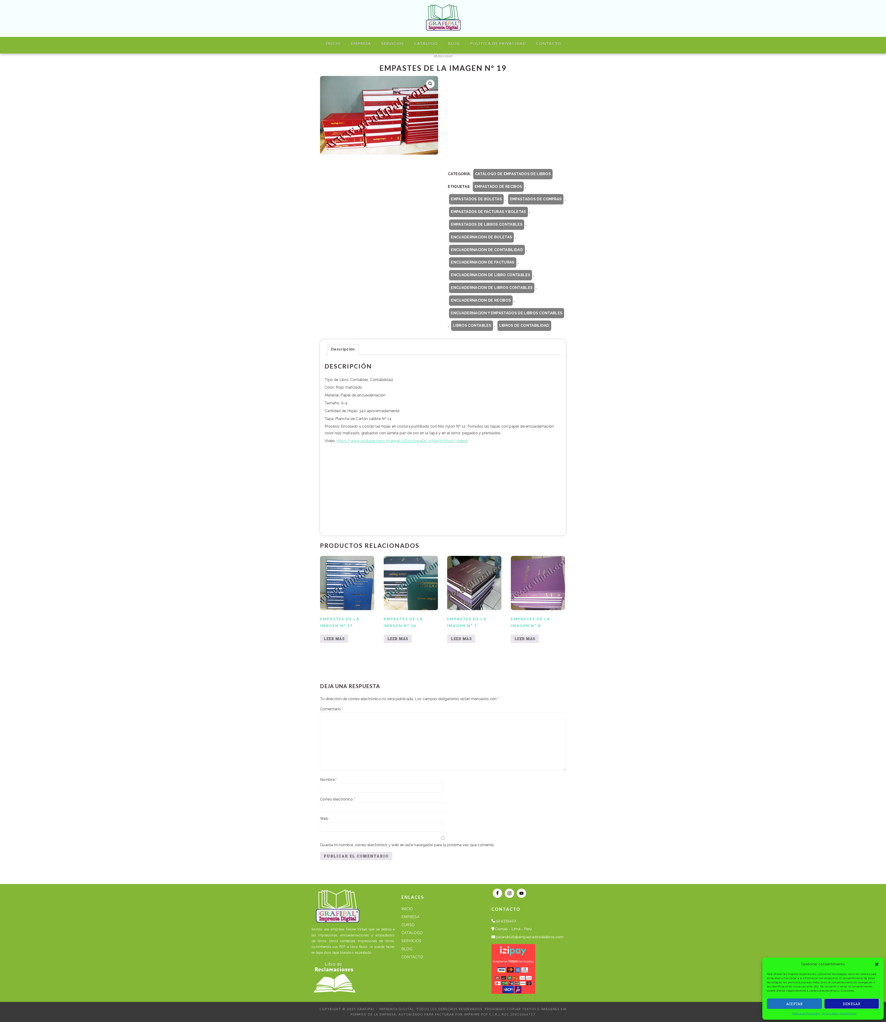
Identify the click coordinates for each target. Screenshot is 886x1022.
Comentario (331, 709)
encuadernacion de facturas (482, 262)
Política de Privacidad (806, 1013)
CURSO (408, 925)
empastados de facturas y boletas (488, 212)
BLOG (406, 949)
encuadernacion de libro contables (490, 275)
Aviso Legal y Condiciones (839, 1013)
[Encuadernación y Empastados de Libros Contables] (443, 26)
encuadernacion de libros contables (492, 287)
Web (324, 818)
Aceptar (794, 1003)
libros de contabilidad (524, 325)
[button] (876, 964)
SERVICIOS (411, 941)
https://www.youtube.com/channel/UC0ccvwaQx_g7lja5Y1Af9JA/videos (402, 441)
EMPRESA (410, 917)
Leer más (334, 638)
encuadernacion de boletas (481, 237)
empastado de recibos (498, 186)
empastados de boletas (476, 199)
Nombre (328, 779)
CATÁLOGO (412, 933)
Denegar (851, 1003)
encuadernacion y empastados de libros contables (506, 313)
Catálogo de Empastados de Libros (513, 174)
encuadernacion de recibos (481, 300)
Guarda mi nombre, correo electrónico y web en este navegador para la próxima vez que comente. (407, 845)
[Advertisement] (507, 122)
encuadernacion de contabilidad (487, 250)
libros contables (472, 325)
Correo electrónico (337, 799)
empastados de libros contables (486, 224)
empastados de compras (536, 199)
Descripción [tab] (343, 349)
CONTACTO (412, 957)
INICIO (407, 909)
